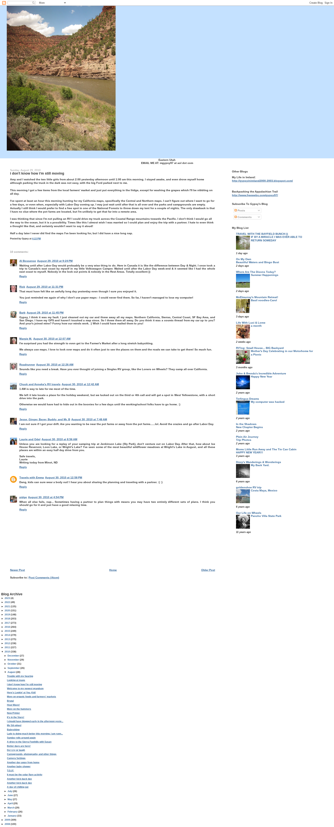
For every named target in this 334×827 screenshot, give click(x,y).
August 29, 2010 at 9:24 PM (55, 260)
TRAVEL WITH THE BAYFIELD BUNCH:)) (262, 233)
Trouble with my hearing (20, 676)
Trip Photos (243, 440)
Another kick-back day (19, 779)
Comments (244, 217)
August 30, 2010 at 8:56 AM (59, 439)
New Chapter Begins (249, 427)
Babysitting (13, 729)
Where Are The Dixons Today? (256, 271)
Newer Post (17, 570)
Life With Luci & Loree (250, 322)
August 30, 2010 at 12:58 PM (63, 477)
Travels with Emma (31, 477)
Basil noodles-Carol (264, 300)
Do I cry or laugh (16, 750)
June (11, 795)
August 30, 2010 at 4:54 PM (46, 497)
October (12, 663)
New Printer (13, 713)
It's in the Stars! (15, 717)
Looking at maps (16, 680)
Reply (23, 276)
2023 (8, 598)
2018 (8, 618)
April (10, 803)
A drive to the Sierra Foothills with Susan (29, 741)
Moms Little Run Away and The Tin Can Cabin (266, 449)
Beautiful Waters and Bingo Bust (257, 262)
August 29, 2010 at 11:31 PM (44, 286)
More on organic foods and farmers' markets (31, 696)
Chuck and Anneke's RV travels (39, 384)
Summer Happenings (264, 275)
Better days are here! (19, 746)
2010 (8, 651)
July (10, 791)
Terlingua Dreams (247, 398)
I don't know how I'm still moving (24, 684)
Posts (241, 210)
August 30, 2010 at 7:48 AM (89, 419)
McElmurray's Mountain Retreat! (257, 297)
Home (113, 570)
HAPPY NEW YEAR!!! (249, 452)
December (14, 655)
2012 (8, 643)
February (13, 811)
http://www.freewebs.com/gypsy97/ (255, 195)
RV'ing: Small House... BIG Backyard (260, 347)
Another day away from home (23, 762)
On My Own (243, 259)
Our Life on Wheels (248, 512)
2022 (8, 602)
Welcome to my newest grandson (25, 688)
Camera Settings (16, 758)
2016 (8, 627)
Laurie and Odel (29, 439)
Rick (22, 286)
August (12, 672)
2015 (8, 631)
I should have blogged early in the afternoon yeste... (35, 721)
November (14, 659)
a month (256, 325)
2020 (8, 610)
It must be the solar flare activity (24, 774)
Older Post (208, 570)
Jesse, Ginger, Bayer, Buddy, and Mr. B (44, 419)
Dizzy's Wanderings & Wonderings (258, 462)
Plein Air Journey (247, 436)
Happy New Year (261, 376)
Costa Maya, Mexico (264, 490)
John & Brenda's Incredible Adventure (261, 373)
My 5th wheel (14, 725)
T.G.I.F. (10, 770)
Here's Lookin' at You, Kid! (21, 692)
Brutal (10, 701)
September (14, 668)
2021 (8, 606)
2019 (8, 614)
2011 (8, 647)
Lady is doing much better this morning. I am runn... (35, 733)
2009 (8, 820)
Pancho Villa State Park (266, 516)
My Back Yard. (260, 465)
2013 (8, 639)
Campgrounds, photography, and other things (31, 754)
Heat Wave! (13, 705)
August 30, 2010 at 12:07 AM (52, 338)
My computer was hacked (268, 401)
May (10, 799)
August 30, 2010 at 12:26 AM (54, 364)
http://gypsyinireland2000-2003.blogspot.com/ (262, 180)
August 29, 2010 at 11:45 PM (45, 312)
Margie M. (25, 338)
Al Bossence (27, 260)
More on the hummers (19, 709)
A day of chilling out (17, 787)
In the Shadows (246, 424)
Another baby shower (19, 766)
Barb (22, 312)
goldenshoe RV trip (249, 487)
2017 (8, 623)
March (11, 807)
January (12, 815)
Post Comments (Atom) (44, 577)
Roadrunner (27, 364)
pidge (23, 497)
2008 (8, 824)
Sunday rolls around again (21, 737)
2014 (8, 635)
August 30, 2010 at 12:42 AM (80, 384)
